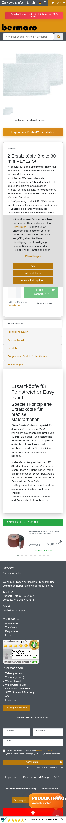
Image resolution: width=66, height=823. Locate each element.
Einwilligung (19, 226)
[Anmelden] (28, 3)
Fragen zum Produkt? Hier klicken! (33, 132)
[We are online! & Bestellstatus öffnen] (57, 814)
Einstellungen (33, 256)
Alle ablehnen (33, 273)
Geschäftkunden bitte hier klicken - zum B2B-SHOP (34, 15)
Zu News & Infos (13, 2)
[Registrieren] (34, 3)
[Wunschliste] (45, 3)
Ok (33, 265)
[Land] (40, 3)
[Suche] (58, 36)
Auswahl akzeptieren (33, 280)
